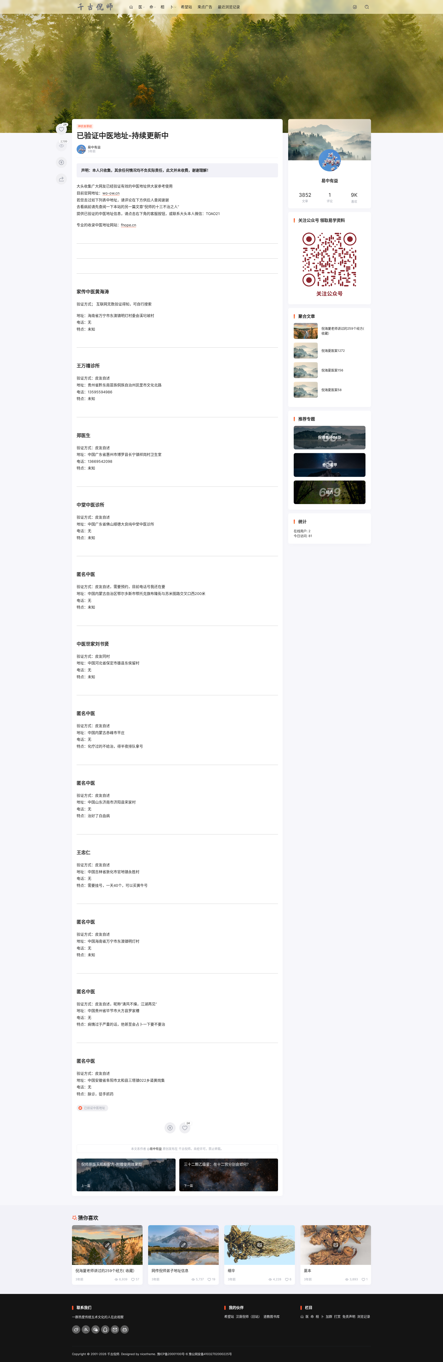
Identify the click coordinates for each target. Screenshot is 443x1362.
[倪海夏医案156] (329, 370)
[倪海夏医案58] (329, 390)
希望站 (186, 7)
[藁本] (335, 1245)
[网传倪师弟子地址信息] (183, 1245)
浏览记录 (363, 1316)
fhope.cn (128, 225)
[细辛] (259, 1245)
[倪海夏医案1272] (329, 350)
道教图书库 (271, 1316)
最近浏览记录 (229, 7)
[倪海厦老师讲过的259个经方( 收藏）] (329, 331)
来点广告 (205, 7)
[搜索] (367, 7)
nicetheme (147, 1354)
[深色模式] (355, 7)
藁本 (307, 1270)
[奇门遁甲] (329, 465)
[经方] (329, 492)
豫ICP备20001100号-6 (172, 1354)
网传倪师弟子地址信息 (170, 1270)
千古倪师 (113, 1354)
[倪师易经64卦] (329, 438)
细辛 (231, 1270)
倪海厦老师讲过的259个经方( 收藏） (106, 1270)
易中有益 (156, 1148)
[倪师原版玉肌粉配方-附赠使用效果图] (126, 1175)
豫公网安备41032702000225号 (210, 1354)
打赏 (337, 1316)
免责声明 (348, 1316)
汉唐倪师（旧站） (249, 1316)
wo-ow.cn (111, 193)
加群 (329, 1316)
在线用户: (301, 531)
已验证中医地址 (94, 1108)
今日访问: (301, 536)
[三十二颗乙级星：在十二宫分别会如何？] (228, 1175)
